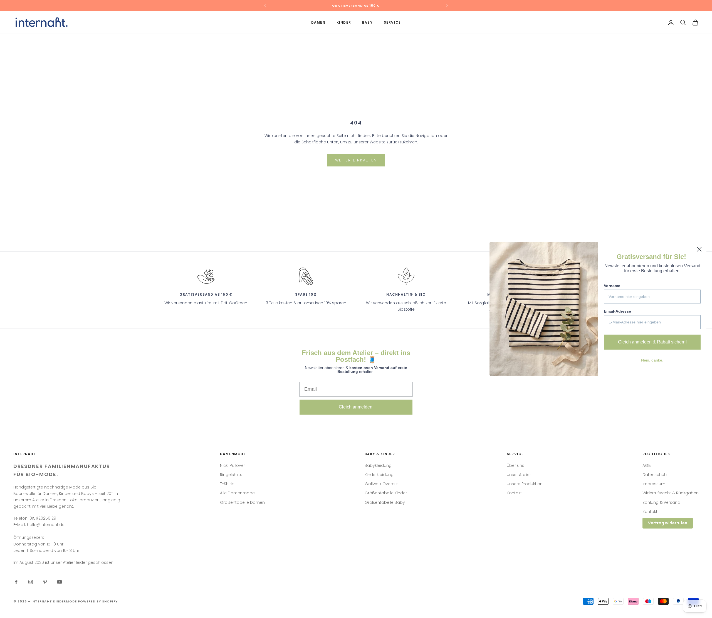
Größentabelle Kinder (386, 493)
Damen (318, 22)
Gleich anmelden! (356, 407)
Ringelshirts (231, 474)
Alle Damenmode (237, 493)
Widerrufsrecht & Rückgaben (670, 493)
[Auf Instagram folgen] (30, 582)
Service (392, 22)
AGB (646, 465)
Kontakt (514, 493)
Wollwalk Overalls (382, 484)
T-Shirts (227, 484)
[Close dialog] (699, 249)
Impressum (653, 484)
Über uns (515, 465)
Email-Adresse (617, 311)
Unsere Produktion (525, 484)
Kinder (344, 22)
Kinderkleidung (379, 474)
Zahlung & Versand (661, 502)
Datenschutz (655, 474)
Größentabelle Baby (385, 502)
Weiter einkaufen (356, 160)
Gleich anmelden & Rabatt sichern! (652, 342)
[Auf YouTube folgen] (59, 582)
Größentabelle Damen (242, 502)
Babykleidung (378, 465)
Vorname (612, 285)
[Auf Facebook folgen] (16, 582)
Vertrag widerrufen (667, 523)
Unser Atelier (519, 474)
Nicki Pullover (232, 465)
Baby (367, 22)
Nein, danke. (652, 360)
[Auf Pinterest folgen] (45, 582)
